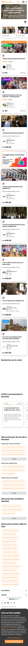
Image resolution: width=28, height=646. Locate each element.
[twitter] (11, 603)
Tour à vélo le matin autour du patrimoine (12, 263)
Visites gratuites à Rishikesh (10, 577)
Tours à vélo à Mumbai (8, 473)
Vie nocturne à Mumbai (8, 513)
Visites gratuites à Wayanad (10, 584)
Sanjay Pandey (10, 103)
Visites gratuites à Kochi (9, 541)
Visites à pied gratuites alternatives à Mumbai (14, 454)
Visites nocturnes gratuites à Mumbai (12, 470)
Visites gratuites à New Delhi (10, 530)
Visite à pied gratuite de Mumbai (13, 59)
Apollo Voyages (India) (12, 345)
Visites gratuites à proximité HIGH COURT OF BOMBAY (14, 481)
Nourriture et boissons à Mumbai (11, 506)
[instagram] (2, 603)
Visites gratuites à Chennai (9, 548)
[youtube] (8, 603)
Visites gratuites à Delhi (9, 534)
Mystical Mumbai (11, 140)
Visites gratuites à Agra (9, 563)
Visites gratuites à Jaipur (9, 545)
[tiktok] (14, 603)
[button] (8, 32)
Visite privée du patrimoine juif (13, 133)
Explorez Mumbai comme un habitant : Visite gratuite (12, 96)
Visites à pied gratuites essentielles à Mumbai (14, 447)
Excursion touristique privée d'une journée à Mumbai (12, 337)
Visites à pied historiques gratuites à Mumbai (14, 450)
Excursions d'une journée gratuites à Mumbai (14, 466)
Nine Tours (9, 65)
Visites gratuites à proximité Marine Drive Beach (14, 484)
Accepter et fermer (14, 641)
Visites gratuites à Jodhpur (9, 552)
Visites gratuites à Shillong (9, 581)
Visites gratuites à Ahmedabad (11, 566)
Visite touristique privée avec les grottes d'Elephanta (13, 225)
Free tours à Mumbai (11, 6)
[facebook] (5, 603)
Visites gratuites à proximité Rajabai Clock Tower (14, 488)
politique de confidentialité (9, 628)
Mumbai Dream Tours (12, 271)
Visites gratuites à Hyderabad (10, 559)
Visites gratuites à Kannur (9, 570)
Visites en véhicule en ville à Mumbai (12, 509)
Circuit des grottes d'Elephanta (13, 301)
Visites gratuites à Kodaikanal (10, 573)
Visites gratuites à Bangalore (10, 555)
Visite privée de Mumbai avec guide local (12, 187)
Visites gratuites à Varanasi (10, 537)
